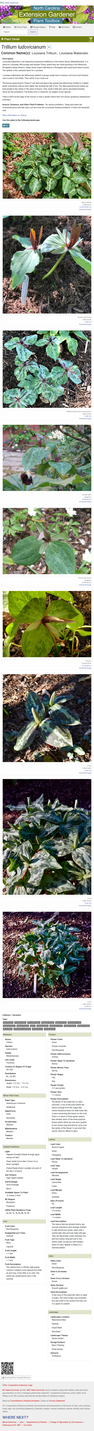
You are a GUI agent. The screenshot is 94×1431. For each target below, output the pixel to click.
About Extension (9, 1422)
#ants (33, 1026)
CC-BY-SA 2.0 (86, 499)
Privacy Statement (57, 1401)
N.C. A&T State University (34, 1390)
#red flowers (8, 1022)
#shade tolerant (70, 1026)
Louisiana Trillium (44, 53)
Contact (78, 27)
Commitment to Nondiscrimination (25, 1401)
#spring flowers (9, 1026)
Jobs (21, 1422)
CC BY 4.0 (88, 322)
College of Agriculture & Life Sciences (66, 1422)
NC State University (10, 1390)
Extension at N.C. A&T (11, 1425)
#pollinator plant (56, 1026)
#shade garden (42, 1026)
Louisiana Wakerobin (73, 53)
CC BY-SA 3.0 (86, 666)
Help (53, 27)
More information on (14, 115)
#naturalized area (74, 1022)
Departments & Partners (36, 1422)
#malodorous (37, 1029)
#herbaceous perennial (22, 1029)
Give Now (65, 27)
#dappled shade (48, 1022)
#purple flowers (22, 1026)
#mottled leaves (34, 1022)
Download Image (85, 209)
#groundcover (61, 1022)
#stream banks (20, 1022)
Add (6, 125)
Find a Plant (21, 27)
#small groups (50, 1029)
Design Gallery (39, 27)
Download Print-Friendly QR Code (17, 1378)
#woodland (8, 1029)
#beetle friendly (83, 1026)
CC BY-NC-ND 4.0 (85, 207)
